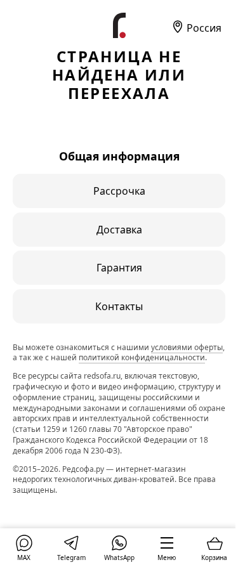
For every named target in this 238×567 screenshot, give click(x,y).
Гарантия (119, 268)
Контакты (119, 306)
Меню (166, 557)
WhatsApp (119, 557)
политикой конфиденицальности (142, 357)
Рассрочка (119, 191)
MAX (23, 557)
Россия (202, 28)
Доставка (119, 230)
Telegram (71, 557)
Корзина (214, 557)
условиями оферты (187, 347)
